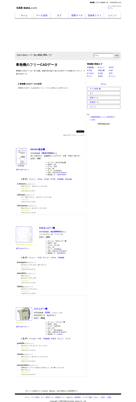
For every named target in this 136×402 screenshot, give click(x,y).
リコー (47, 258)
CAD (93, 120)
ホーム (24, 15)
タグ (59, 15)
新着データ (77, 15)
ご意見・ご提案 (105, 397)
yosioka (59, 334)
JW (40, 258)
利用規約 (77, 397)
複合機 (69, 179)
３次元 (33, 339)
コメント (112, 15)
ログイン (111, 8)
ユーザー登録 (87, 397)
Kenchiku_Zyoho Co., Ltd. (76, 401)
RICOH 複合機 (37, 149)
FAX (40, 179)
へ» (22, 170)
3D (40, 339)
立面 (47, 179)
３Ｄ (69, 339)
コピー (33, 179)
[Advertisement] (51, 111)
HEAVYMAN (61, 175)
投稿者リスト (95, 15)
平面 (53, 179)
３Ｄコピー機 (40, 308)
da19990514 (61, 253)
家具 (54, 339)
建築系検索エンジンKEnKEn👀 (103, 117)
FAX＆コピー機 (47, 228)
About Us (69, 397)
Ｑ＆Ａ (96, 397)
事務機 (60, 179)
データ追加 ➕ (95, 89)
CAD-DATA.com (115, 2)
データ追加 (41, 15)
